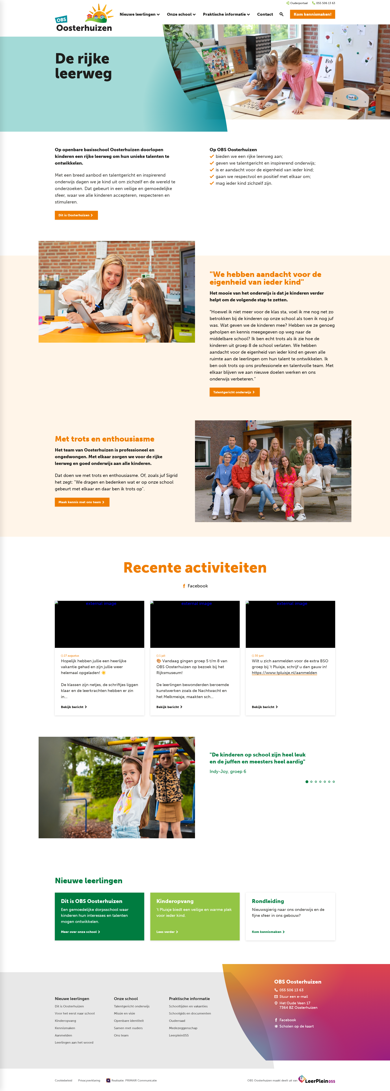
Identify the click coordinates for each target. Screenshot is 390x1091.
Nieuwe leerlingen (72, 998)
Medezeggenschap (183, 1028)
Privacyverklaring (89, 1080)
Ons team (121, 1035)
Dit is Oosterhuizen (69, 1006)
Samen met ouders (128, 1028)
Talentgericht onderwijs (132, 1006)
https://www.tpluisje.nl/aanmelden (284, 672)
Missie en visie (124, 1013)
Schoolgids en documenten (190, 1013)
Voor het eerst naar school (75, 1013)
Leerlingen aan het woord (74, 1042)
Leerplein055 (179, 1035)
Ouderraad (177, 1021)
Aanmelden (63, 1035)
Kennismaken (65, 1028)
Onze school (126, 998)
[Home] (84, 17)
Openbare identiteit (129, 1021)
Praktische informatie (189, 998)
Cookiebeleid (63, 1080)
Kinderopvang (65, 1021)
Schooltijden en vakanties (188, 1006)
